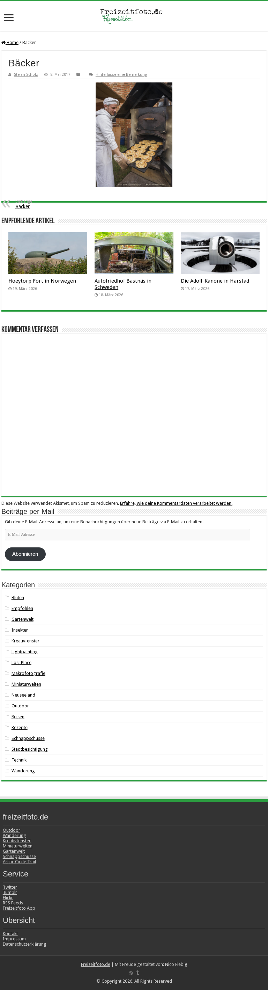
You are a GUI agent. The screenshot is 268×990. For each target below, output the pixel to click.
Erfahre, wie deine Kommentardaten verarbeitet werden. (176, 503)
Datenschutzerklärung (24, 944)
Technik (19, 760)
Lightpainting (25, 651)
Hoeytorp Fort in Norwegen (42, 281)
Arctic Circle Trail (19, 861)
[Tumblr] (137, 973)
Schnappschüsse (28, 738)
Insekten (20, 630)
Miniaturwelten (26, 684)
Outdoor (20, 705)
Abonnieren (25, 554)
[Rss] (131, 973)
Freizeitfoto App (19, 908)
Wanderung (23, 770)
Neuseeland (23, 695)
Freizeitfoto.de (95, 964)
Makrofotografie (28, 673)
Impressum (14, 938)
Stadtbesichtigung (30, 749)
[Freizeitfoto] (134, 16)
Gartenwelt (23, 619)
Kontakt (10, 933)
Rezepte (20, 727)
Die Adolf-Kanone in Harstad (215, 281)
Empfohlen (22, 608)
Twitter (10, 887)
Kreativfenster (25, 640)
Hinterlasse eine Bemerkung (121, 74)
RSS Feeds (13, 902)
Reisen (18, 716)
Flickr (8, 897)
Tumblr (10, 892)
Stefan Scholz (26, 74)
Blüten (18, 597)
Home (12, 42)
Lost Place (21, 662)
